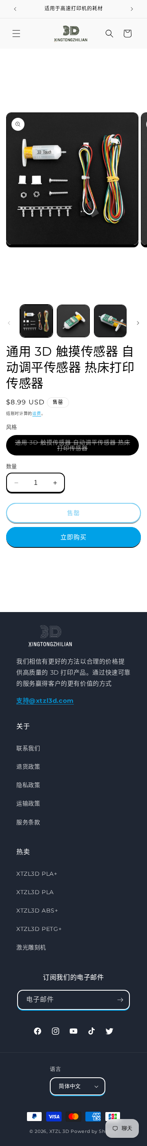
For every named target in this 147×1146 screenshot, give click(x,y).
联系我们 (28, 748)
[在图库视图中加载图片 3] (110, 321)
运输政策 (28, 803)
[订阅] (120, 1000)
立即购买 (73, 537)
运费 (36, 413)
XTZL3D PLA (35, 892)
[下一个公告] (132, 9)
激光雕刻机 (31, 947)
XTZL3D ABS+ (37, 910)
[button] (16, 34)
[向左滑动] (9, 323)
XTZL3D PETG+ (39, 929)
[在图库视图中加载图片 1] (36, 321)
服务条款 (28, 822)
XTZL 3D (59, 1131)
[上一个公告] (15, 9)
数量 (11, 466)
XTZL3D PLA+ (37, 873)
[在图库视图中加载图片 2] (73, 321)
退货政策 (28, 766)
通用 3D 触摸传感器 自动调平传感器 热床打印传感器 (72, 447)
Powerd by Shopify (94, 1131)
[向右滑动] (138, 323)
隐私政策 (28, 785)
